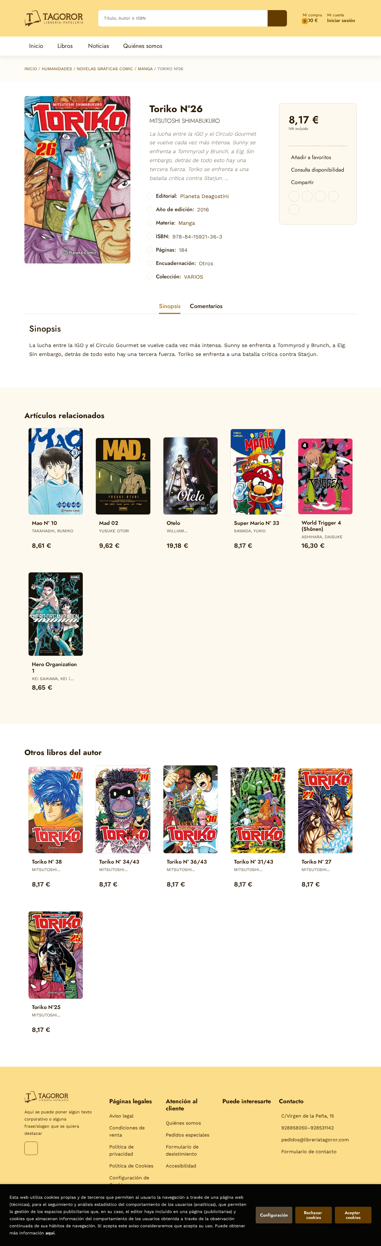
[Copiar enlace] (294, 209)
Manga (145, 68)
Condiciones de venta (127, 1131)
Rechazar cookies (313, 1215)
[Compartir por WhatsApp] (320, 196)
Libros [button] (65, 46)
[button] (312, 18)
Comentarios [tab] (206, 306)
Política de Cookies (131, 1166)
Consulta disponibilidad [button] (317, 170)
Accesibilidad (181, 1166)
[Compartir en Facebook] (294, 196)
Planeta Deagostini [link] (204, 196)
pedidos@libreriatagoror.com (315, 1140)
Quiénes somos (183, 1123)
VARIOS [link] (193, 277)
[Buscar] (277, 18)
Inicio (30, 68)
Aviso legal (121, 1116)
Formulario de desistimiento (182, 1150)
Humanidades (57, 68)
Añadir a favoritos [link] (311, 157)
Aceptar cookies (353, 1215)
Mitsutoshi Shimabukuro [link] (184, 121)
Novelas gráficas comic (105, 68)
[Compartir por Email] (333, 196)
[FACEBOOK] (31, 1148)
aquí (50, 1233)
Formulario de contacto (309, 1151)
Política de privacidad (121, 1150)
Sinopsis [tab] (169, 306)
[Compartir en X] (307, 196)
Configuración (274, 1215)
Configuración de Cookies (129, 1181)
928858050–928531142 (307, 1128)
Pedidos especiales (187, 1135)
